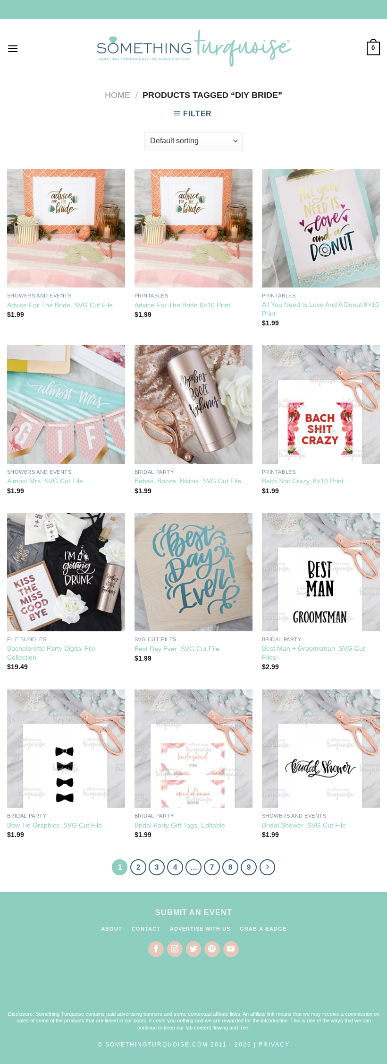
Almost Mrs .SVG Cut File (45, 481)
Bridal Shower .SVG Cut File (304, 825)
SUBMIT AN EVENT (193, 912)
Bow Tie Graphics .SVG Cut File (54, 825)
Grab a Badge (263, 929)
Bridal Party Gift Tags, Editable (180, 825)
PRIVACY (274, 1044)
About (111, 929)
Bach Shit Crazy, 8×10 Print (303, 481)
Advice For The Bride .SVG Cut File (60, 305)
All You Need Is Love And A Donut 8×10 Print (320, 309)
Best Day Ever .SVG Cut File (177, 649)
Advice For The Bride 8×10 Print (182, 305)
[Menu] (12, 48)
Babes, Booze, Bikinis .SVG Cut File (188, 481)
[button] (193, 989)
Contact (146, 929)
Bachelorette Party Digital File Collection (51, 653)
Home (117, 95)
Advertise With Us (200, 929)
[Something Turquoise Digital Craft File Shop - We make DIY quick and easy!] (193, 48)
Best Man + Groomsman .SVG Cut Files (313, 653)
